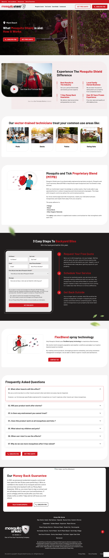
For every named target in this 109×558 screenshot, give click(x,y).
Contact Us (54, 360)
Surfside (66, 534)
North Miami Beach (64, 531)
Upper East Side (75, 534)
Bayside (59, 520)
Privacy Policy (70, 548)
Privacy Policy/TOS (39, 293)
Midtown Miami (58, 527)
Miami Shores (71, 523)
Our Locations (12, 1)
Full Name (12, 256)
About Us (4, 1)
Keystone (63, 523)
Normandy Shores (42, 531)
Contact (102, 554)
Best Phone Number (35, 263)
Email (11, 263)
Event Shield (55, 6)
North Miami (53, 531)
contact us (31, 293)
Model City (67, 527)
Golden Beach (55, 523)
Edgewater (46, 523)
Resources (21, 1)
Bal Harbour (52, 520)
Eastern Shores (76, 520)
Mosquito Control (39, 6)
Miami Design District (46, 527)
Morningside (75, 527)
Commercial (63, 6)
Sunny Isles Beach (56, 534)
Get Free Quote (82, 7)
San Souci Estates (44, 534)
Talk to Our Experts (19, 504)
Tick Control (48, 6)
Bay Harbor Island (42, 520)
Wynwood (59, 538)
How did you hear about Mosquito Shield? (20, 270)
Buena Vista (67, 520)
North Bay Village (76, 531)
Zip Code (32, 256)
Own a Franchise (30, 1)
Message (11, 278)
